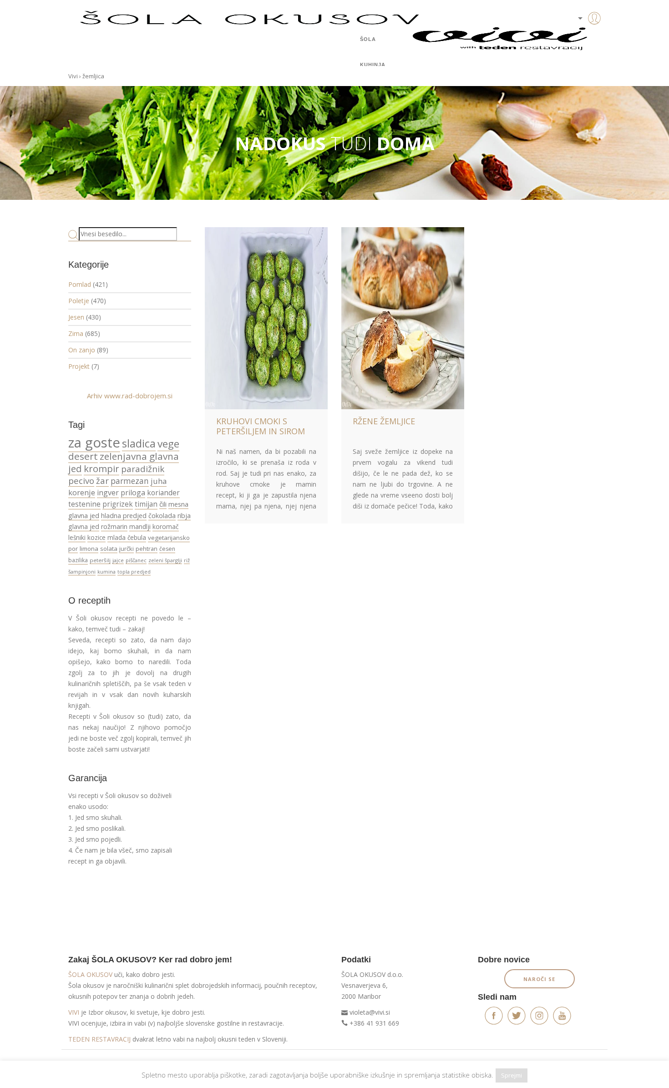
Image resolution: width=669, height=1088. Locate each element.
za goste (94, 442)
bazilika (78, 560)
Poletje (78, 300)
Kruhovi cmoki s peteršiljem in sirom (260, 426)
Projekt (79, 366)
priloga (133, 493)
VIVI (73, 1012)
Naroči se (539, 979)
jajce (118, 560)
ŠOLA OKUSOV (90, 974)
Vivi (73, 76)
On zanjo (81, 350)
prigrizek (117, 504)
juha (159, 481)
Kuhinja (372, 64)
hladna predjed (124, 515)
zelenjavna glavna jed (123, 462)
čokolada (162, 515)
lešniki (77, 538)
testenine (84, 504)
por (73, 548)
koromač (165, 526)
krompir (101, 468)
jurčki (126, 548)
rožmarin (114, 526)
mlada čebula (126, 538)
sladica (139, 443)
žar (102, 480)
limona (89, 548)
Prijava (580, 36)
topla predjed (134, 572)
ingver (108, 493)
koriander (163, 493)
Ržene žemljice (384, 421)
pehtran (146, 548)
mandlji (140, 526)
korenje (81, 492)
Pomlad (79, 284)
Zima (75, 333)
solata (108, 548)
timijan (146, 504)
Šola (368, 39)
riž (187, 560)
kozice (96, 538)
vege (168, 444)
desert (83, 456)
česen (167, 549)
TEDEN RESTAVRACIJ (99, 1039)
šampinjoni (82, 571)
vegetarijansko (169, 538)
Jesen (76, 317)
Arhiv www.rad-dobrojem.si (129, 395)
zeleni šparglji (165, 560)
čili (163, 503)
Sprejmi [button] (511, 1075)
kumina (106, 571)
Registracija (580, 50)
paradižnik (142, 469)
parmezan (130, 480)
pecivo (81, 480)
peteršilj (100, 560)
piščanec (136, 560)
